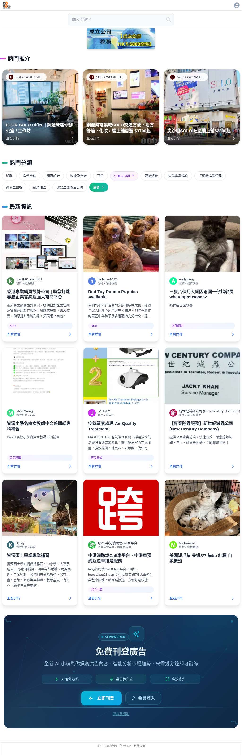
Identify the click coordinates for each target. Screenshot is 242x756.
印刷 (9, 176)
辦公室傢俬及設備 (69, 187)
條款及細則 (121, 714)
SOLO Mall (124, 176)
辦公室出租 (14, 187)
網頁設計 (53, 176)
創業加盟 (39, 187)
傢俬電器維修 (178, 176)
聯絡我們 (111, 746)
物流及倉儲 (78, 176)
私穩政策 (139, 746)
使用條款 (125, 746)
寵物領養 (151, 176)
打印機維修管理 (210, 176)
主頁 (100, 746)
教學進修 (29, 176)
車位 (100, 176)
